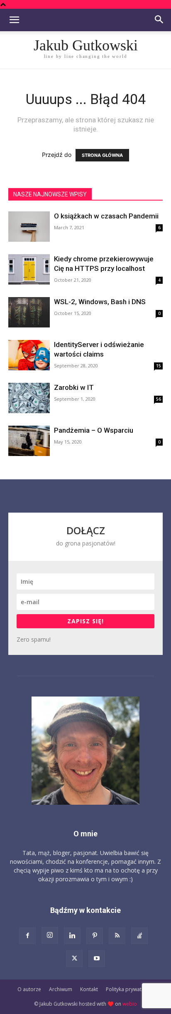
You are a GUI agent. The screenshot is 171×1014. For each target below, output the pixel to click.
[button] (14, 20)
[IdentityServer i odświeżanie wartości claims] (29, 355)
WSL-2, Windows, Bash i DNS (100, 302)
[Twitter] (74, 958)
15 (158, 366)
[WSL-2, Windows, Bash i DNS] (29, 312)
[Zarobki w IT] (29, 398)
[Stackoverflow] (139, 935)
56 (158, 399)
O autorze (29, 989)
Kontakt (89, 989)
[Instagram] (50, 935)
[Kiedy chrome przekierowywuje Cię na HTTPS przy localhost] (29, 269)
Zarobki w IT (74, 387)
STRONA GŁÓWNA (102, 155)
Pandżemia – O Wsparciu (93, 430)
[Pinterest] (94, 935)
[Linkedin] (72, 935)
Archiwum (60, 989)
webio (129, 1003)
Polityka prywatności (130, 989)
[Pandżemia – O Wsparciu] (29, 441)
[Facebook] (27, 935)
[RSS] (117, 935)
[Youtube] (96, 958)
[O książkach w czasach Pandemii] (29, 226)
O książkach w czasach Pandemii (106, 216)
